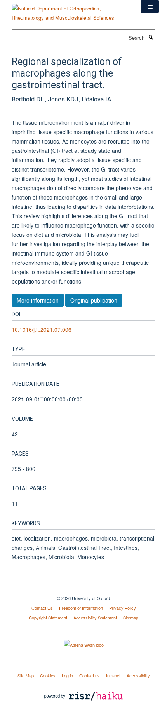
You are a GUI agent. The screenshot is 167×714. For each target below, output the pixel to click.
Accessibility (138, 675)
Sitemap (130, 617)
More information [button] (38, 300)
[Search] (150, 37)
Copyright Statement (48, 617)
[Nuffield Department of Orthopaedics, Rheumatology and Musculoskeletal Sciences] (70, 10)
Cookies (48, 675)
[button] (150, 6)
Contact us (89, 675)
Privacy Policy (122, 608)
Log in (67, 675)
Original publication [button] (93, 300)
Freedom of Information (81, 608)
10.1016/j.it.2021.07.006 (41, 329)
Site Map (25, 675)
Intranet (113, 675)
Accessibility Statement (95, 617)
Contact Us (42, 608)
